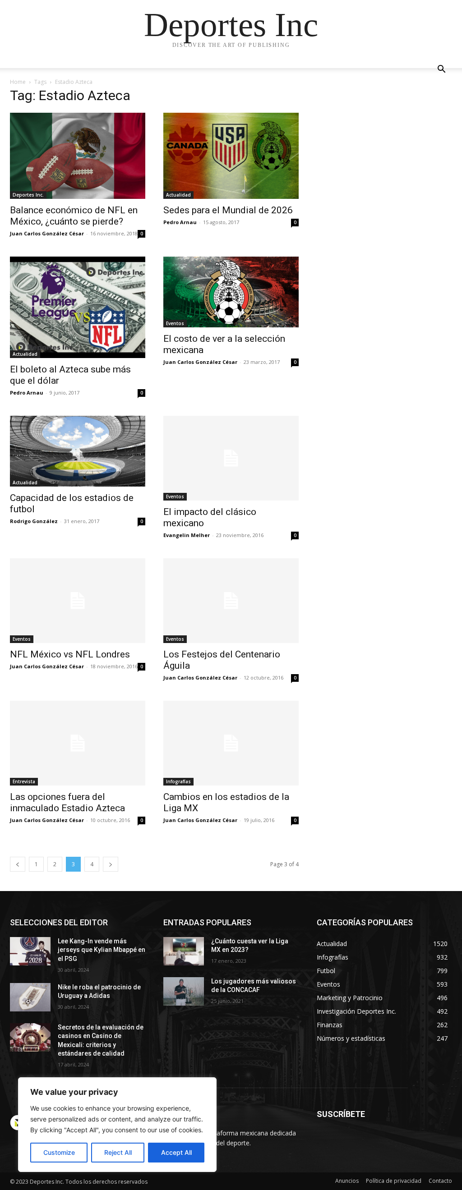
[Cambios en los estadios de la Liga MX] (231, 743)
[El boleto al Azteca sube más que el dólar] (77, 307)
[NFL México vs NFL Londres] (77, 600)
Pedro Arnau (180, 222)
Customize (59, 1152)
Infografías (178, 781)
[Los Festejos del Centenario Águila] (231, 600)
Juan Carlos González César (47, 233)
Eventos (175, 323)
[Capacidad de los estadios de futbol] (77, 451)
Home (18, 82)
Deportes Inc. (28, 195)
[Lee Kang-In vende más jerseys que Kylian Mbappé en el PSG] (30, 951)
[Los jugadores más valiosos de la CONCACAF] (183, 991)
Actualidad (178, 195)
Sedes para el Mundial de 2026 (228, 210)
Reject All (118, 1152)
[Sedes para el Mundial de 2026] (231, 156)
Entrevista (24, 781)
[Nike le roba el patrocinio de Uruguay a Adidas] (30, 997)
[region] (117, 1124)
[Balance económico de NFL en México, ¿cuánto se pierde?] (77, 156)
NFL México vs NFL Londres (70, 654)
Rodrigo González (34, 521)
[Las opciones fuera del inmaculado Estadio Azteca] (77, 743)
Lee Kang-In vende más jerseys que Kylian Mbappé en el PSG (101, 949)
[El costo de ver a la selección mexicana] (231, 292)
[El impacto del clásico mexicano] (231, 458)
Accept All (176, 1152)
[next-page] (110, 864)
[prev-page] (17, 864)
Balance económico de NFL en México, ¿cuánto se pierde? (74, 216)
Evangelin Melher (186, 535)
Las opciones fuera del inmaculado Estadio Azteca (67, 802)
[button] (441, 70)
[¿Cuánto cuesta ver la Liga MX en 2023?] (183, 951)
